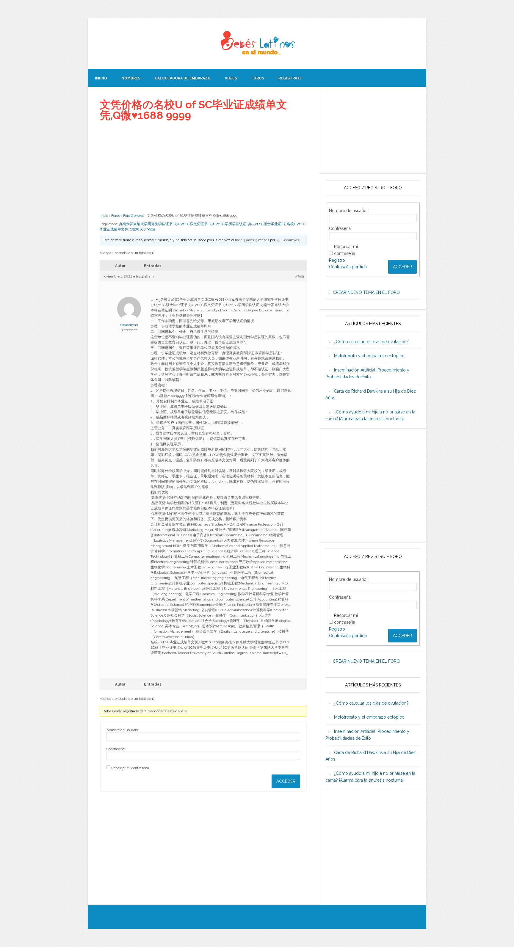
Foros (115, 216)
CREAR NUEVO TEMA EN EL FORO (366, 292)
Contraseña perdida (348, 266)
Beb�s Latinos (257, 43)
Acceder (285, 781)
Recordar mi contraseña (130, 768)
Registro (337, 260)
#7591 (299, 276)
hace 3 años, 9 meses (252, 240)
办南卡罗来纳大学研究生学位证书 (146, 224)
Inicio (104, 216)
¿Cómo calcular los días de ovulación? (371, 341)
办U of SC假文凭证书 (191, 224)
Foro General (133, 216)
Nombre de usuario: (122, 730)
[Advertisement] (203, 166)
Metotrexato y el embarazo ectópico (369, 355)
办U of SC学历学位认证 (227, 224)
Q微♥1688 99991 (142, 229)
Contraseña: (116, 749)
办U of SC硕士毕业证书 (266, 224)
